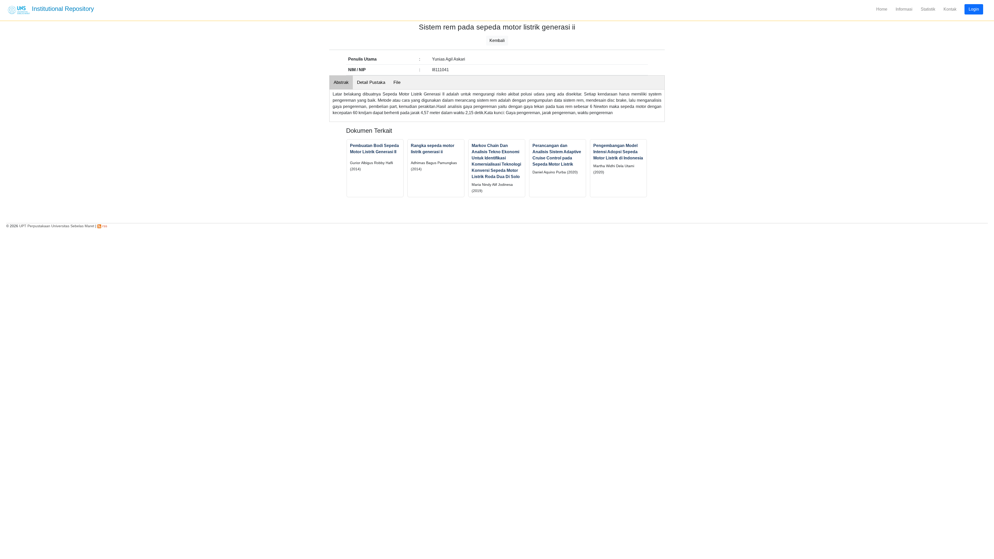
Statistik (928, 9)
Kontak (950, 9)
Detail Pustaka (371, 82)
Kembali (497, 40)
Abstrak (341, 82)
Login (974, 9)
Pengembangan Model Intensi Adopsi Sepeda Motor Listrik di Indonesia (618, 151)
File (396, 82)
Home (881, 9)
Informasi (904, 9)
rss (104, 226)
